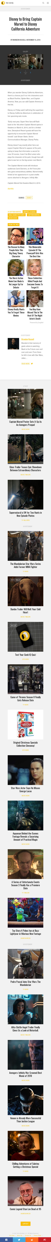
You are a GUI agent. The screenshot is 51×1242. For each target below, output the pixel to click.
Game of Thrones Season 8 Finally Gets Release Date (25, 698)
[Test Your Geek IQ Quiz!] (25, 637)
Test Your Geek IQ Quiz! (25, 654)
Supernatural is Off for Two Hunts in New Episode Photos (25, 514)
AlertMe (11, 188)
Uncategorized (25, 938)
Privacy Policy (37, 1235)
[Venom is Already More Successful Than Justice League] (25, 1100)
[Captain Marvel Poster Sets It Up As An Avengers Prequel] (25, 404)
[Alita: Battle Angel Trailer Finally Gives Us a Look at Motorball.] (25, 1009)
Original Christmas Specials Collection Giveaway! (25, 744)
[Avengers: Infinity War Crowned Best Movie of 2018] (25, 1055)
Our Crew (11, 1235)
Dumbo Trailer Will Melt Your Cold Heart (25, 610)
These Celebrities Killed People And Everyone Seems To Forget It (35, 282)
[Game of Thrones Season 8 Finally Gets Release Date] (25, 679)
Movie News (13, 218)
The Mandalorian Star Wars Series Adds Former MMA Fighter (25, 565)
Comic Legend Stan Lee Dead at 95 (25, 1209)
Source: (22, 198)
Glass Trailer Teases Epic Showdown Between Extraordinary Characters (25, 468)
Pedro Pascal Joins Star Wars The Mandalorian (26, 983)
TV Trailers (25, 893)
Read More (26, 364)
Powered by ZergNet (36, 322)
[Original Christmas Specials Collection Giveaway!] (25, 724)
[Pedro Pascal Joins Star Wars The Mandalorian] (25, 964)
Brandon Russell (27, 339)
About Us (19, 1235)
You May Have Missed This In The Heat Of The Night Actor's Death (34, 313)
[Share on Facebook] (6, 1239)
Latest (26, 1224)
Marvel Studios (30, 212)
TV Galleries (25, 520)
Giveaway (14, 713)
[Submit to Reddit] (32, 1239)
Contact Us (28, 1235)
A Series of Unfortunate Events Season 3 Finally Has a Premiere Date (25, 885)
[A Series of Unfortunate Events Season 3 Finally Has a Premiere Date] (25, 864)
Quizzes (13, 625)
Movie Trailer (15, 438)
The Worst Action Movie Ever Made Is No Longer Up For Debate (16, 282)
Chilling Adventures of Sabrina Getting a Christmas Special (25, 1165)
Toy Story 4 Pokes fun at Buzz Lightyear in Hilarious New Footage (25, 932)
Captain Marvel (34, 215)
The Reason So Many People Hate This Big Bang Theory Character (16, 251)
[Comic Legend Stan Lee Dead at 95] (25, 1191)
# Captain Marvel (14, 212)
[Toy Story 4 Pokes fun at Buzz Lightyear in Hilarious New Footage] (25, 913)
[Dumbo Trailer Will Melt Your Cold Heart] (25, 591)
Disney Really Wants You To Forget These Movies (16, 312)
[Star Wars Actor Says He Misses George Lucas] (25, 770)
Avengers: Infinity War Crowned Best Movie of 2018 (25, 1074)
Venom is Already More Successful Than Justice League (25, 1119)
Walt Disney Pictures (17, 215)
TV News (25, 571)
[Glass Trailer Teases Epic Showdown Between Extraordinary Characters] (25, 449)
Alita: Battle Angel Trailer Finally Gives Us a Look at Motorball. (25, 1028)
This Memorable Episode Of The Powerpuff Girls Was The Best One (35, 251)
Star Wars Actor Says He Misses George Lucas (25, 789)
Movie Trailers (25, 475)
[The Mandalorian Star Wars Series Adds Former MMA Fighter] (25, 546)
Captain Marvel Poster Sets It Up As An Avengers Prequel (25, 423)
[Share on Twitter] (19, 1239)
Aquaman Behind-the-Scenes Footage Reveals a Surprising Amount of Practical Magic (26, 836)
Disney (29, 198)
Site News (25, 659)
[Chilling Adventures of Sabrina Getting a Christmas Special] (25, 1146)
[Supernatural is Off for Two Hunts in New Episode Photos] (25, 495)
